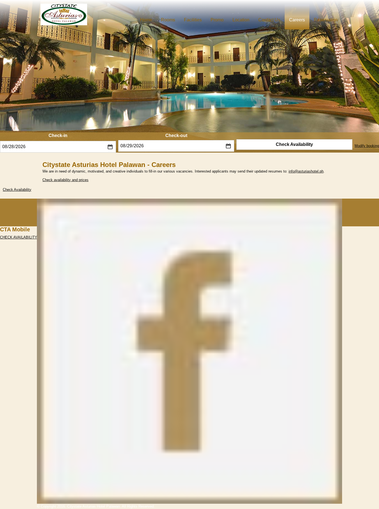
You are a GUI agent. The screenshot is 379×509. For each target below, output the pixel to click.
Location (241, 19)
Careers (297, 19)
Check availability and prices (65, 180)
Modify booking (367, 146)
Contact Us (269, 19)
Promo (217, 19)
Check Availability (294, 144)
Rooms (168, 19)
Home (146, 19)
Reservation (326, 19)
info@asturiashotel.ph (306, 171)
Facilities (193, 19)
